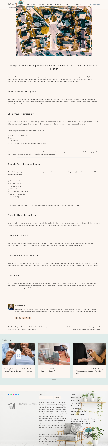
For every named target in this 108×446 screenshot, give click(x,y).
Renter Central (76, 400)
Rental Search (76, 397)
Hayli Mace (20, 305)
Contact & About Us (77, 406)
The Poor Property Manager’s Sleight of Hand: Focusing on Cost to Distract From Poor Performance (28, 326)
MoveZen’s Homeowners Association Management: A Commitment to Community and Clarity (81, 326)
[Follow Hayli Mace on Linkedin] (29, 318)
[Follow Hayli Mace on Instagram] (23, 318)
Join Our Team (76, 408)
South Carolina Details (78, 411)
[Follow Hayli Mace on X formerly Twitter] (20, 318)
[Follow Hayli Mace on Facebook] (16, 318)
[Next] (104, 361)
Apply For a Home (77, 403)
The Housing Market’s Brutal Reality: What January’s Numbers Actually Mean (89, 371)
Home (73, 394)
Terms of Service (85, 423)
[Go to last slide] (4, 361)
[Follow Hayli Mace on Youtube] (26, 318)
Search (41, 394)
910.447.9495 (95, 4)
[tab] (52, 379)
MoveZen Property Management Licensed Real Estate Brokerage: (84, 421)
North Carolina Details (78, 414)
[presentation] (18, 354)
